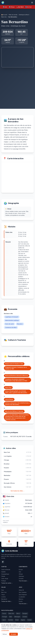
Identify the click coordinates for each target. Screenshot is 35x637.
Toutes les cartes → (7, 583)
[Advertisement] (17, 85)
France (4, 613)
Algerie (23, 620)
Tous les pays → (23, 580)
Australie (10, 620)
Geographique (5, 574)
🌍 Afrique (12, 7)
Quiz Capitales (23, 592)
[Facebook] (2, 561)
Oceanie (21, 578)
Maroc (18, 613)
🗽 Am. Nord (20, 7)
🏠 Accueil (4, 14)
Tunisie (29, 620)
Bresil (16, 620)
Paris (2, 590)
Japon (4, 620)
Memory (21, 599)
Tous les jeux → (23, 603)
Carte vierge (4, 578)
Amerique (21, 576)
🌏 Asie (5, 7)
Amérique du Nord (24, 14)
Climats (3, 576)
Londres (3, 597)
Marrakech (4, 599)
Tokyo (3, 594)
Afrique (21, 574)
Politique (3, 580)
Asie (20, 571)
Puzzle (20, 601)
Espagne (25, 613)
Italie (10, 616)
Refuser (5, 634)
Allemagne (17, 616)
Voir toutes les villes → (17, 491)
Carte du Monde (5, 569)
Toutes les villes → (6, 601)
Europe (21, 569)
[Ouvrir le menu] (32, 2)
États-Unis (4, 17)
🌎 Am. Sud (28, 7)
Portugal (4, 616)
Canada (25, 616)
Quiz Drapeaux (23, 594)
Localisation (22, 597)
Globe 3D (21, 590)
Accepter (13, 634)
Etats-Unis (11, 613)
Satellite (3, 571)
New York (4, 592)
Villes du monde (13, 14)
